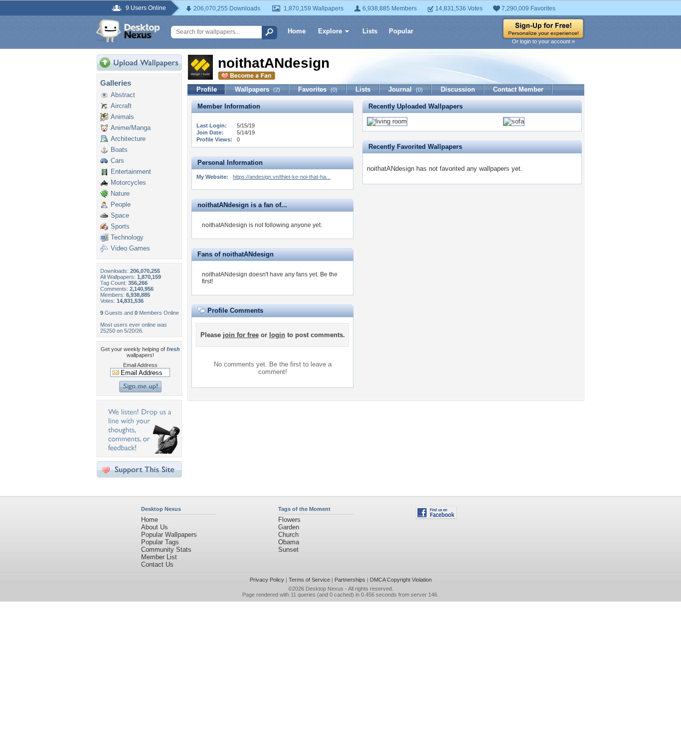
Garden (288, 527)
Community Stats (166, 549)
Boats (119, 149)
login (277, 335)
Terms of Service (309, 580)
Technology (127, 237)
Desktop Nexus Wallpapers (128, 30)
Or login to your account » (543, 41)
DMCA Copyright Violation (401, 580)
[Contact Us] (142, 451)
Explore (330, 31)
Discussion (458, 89)
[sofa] (513, 121)
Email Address (140, 365)
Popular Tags (160, 542)
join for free (241, 335)
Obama (288, 542)
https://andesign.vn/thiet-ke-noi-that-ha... (282, 177)
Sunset (288, 549)
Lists (369, 31)
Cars (117, 160)
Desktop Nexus (324, 589)
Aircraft (121, 106)
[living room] (387, 121)
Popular (401, 31)
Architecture (128, 138)
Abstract (123, 95)
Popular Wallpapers (169, 534)
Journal (405, 89)
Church (288, 534)
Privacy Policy (267, 580)
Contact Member (518, 89)
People (121, 204)
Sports (120, 226)
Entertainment (131, 171)
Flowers (289, 519)
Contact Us (157, 564)
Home (297, 31)
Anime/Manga (131, 127)
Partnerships (350, 580)
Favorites (318, 89)
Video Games (130, 248)
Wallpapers (257, 89)
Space (120, 215)
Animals (122, 117)
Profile (206, 89)
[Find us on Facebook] (436, 516)
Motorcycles (128, 182)
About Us (154, 527)
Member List (159, 557)
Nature (120, 193)
